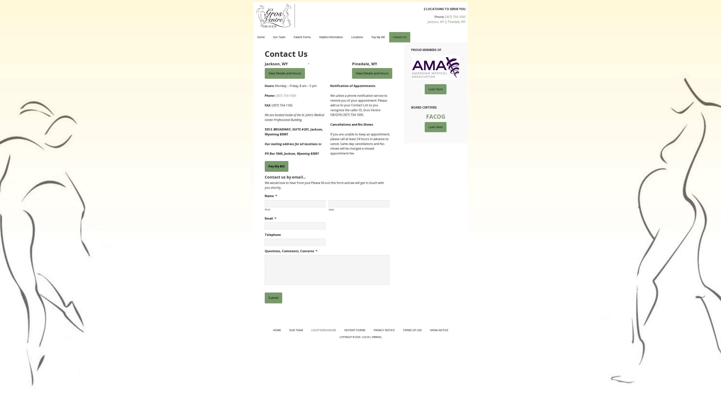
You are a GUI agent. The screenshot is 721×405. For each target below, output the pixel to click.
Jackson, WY (436, 22)
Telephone (273, 235)
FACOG (435, 116)
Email (270, 218)
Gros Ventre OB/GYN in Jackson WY (279, 16)
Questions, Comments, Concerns (291, 251)
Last (331, 209)
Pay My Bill (276, 166)
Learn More (435, 89)
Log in (366, 337)
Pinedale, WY (457, 22)
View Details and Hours (284, 73)
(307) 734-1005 (455, 17)
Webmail (377, 337)
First (267, 209)
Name (271, 196)
